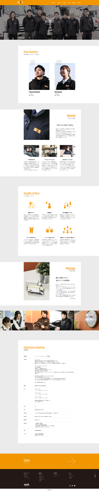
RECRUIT (64, 2)
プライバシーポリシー (27, 477)
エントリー (55, 476)
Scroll (95, 16)
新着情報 (70, 477)
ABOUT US (53, 2)
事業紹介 (40, 473)
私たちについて (26, 473)
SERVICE (59, 2)
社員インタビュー (56, 474)
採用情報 (55, 473)
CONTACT (79, 2)
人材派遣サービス (60, 12)
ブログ (70, 473)
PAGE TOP (95, 476)
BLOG (69, 2)
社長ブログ (70, 474)
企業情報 (25, 474)
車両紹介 (40, 480)
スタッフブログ (71, 476)
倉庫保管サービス (60, 10)
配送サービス (60, 5)
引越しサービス (60, 7)
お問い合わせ (26, 476)
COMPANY (74, 2)
